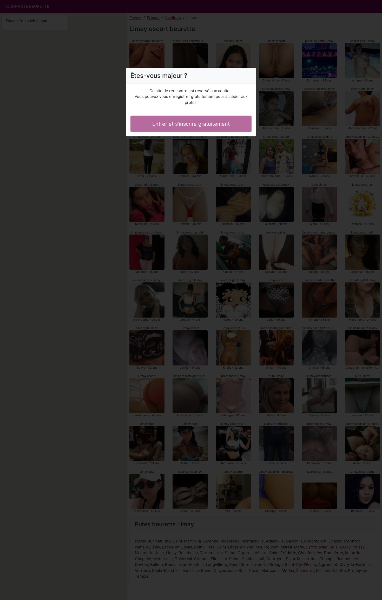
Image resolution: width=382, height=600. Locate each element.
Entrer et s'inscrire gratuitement (191, 124)
